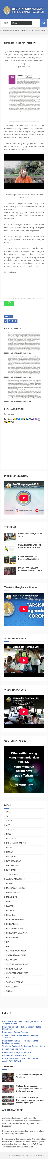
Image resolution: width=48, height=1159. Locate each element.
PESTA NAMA (12, 937)
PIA (7, 942)
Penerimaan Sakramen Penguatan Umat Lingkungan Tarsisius (20, 1042)
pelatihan (11, 915)
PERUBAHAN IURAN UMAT (17, 933)
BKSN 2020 (11, 839)
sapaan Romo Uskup (16, 955)
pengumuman (12, 924)
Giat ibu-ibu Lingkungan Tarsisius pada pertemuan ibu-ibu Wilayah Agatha (29, 1088)
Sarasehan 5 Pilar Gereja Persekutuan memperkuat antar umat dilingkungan (30, 1100)
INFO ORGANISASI (13, 861)
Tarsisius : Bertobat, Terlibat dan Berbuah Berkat (23, 1046)
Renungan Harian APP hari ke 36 (17, 353)
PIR (7, 946)
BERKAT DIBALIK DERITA (13, 1049)
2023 (8, 816)
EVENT (9, 848)
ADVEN (9, 821)
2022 (8, 812)
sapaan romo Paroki (16, 951)
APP (8, 825)
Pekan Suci (11, 910)
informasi (11, 870)
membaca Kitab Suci (15, 888)
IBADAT (9, 852)
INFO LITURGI (11, 857)
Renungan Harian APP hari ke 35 (17, 377)
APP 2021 (8, 316)
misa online (11, 897)
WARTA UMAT (12, 987)
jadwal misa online (15, 879)
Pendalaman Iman (15, 919)
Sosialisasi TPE (13, 978)
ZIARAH (9, 991)
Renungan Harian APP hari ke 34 (17, 401)
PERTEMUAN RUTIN (14, 928)
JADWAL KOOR (12, 875)
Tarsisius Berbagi (14, 982)
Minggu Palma (13, 892)
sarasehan (11, 960)
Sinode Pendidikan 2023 (17, 973)
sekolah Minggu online (17, 964)
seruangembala (14, 969)
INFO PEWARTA (12, 866)
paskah (9, 906)
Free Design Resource (35, 1155)
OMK (8, 901)
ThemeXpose (19, 1155)
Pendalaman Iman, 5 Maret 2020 (16, 1052)
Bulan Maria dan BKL (16, 843)
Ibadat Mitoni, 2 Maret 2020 (14, 1056)
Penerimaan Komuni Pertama (15, 1032)
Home (5, 23)
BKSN (8, 834)
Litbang (10, 884)
